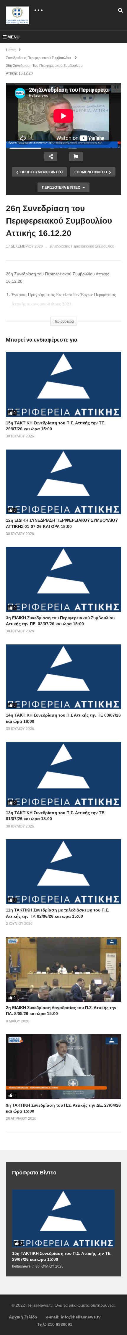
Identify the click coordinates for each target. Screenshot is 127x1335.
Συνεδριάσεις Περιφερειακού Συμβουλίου (81, 246)
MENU (13, 37)
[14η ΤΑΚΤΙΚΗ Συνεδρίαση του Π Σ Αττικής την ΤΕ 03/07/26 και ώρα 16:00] (63, 676)
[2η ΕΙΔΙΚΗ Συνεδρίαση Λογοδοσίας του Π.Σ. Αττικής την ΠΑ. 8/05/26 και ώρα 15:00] (63, 969)
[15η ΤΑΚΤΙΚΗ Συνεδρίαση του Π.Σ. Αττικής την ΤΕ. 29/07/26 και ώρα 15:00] (63, 384)
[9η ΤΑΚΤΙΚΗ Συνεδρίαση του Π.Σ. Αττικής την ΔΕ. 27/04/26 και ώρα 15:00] (63, 1066)
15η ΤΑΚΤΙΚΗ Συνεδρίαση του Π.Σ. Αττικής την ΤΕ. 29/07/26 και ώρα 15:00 (62, 1256)
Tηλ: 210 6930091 (54, 1324)
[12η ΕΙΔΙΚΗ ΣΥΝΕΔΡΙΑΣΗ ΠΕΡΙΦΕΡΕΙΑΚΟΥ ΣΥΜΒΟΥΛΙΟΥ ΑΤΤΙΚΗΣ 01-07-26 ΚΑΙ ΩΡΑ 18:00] (63, 482)
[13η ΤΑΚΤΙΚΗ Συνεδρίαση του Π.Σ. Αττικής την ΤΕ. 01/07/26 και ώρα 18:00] (63, 774)
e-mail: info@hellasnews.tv (73, 1317)
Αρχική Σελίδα (23, 1317)
